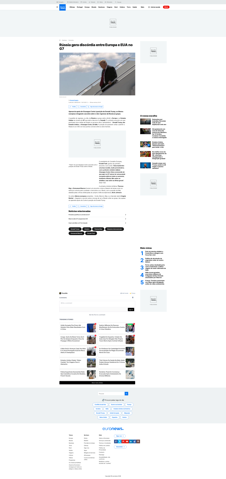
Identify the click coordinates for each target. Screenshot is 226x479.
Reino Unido (103, 417)
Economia (71, 40)
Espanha (114, 417)
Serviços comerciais (104, 440)
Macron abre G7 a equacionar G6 (78, 219)
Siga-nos (86, 448)
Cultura (122, 7)
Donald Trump (75, 229)
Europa (87, 7)
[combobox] (124, 2)
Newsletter (119, 446)
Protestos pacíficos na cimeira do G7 (79, 214)
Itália (107, 408)
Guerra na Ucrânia (116, 404)
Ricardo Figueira (74, 100)
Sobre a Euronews (104, 438)
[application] (97, 74)
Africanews (87, 455)
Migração (127, 413)
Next (116, 7)
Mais (100, 435)
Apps (85, 450)
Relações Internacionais (114, 229)
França (129, 404)
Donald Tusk (91, 233)
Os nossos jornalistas (75, 462)
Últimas (72, 7)
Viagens (109, 7)
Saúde (135, 7)
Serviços (86, 435)
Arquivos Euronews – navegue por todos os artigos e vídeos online (75, 466)
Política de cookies (104, 445)
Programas (72, 460)
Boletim (86, 440)
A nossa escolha (148, 116)
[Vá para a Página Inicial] (62, 7)
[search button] (115, 2)
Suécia (124, 417)
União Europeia (114, 413)
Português (60, 2)
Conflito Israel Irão (100, 404)
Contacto (101, 452)
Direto (166, 7)
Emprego (101, 454)
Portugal (80, 7)
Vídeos (71, 457)
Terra (128, 7)
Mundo (94, 7)
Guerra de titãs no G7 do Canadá (78, 223)
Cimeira (86, 229)
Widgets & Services (89, 452)
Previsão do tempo (89, 443)
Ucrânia (98, 408)
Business (101, 7)
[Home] (59, 40)
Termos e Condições (105, 443)
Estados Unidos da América (122, 408)
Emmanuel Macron (76, 233)
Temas (71, 435)
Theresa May (98, 229)
